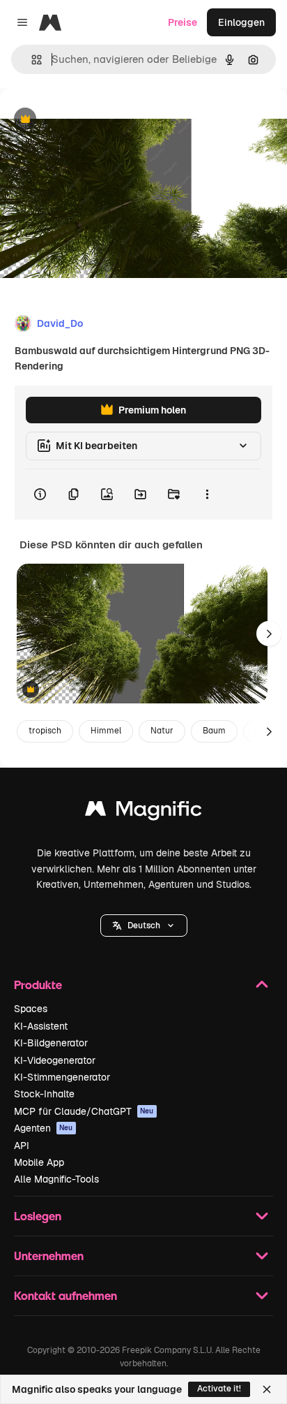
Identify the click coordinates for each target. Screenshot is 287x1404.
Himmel (106, 730)
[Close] (266, 1389)
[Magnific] (143, 812)
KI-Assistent (41, 1026)
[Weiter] (268, 633)
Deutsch (143, 925)
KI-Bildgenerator (51, 1043)
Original (89, 119)
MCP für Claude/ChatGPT (84, 1111)
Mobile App (39, 1162)
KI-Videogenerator (54, 1060)
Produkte (38, 984)
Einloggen (241, 22)
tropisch (45, 730)
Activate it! (219, 1388)
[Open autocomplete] (31, 59)
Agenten (43, 1128)
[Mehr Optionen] (207, 495)
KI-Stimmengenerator (62, 1077)
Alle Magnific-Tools (56, 1179)
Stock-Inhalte (44, 1094)
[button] (143, 925)
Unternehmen (49, 1255)
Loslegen (37, 1215)
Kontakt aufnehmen (65, 1295)
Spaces (30, 1008)
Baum (214, 730)
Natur (161, 730)
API (21, 1145)
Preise (182, 22)
